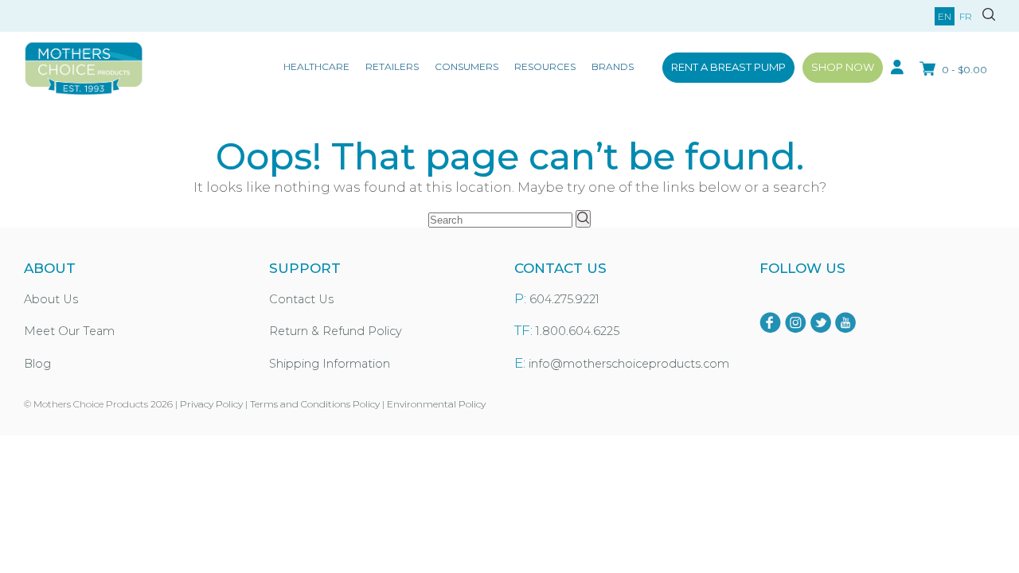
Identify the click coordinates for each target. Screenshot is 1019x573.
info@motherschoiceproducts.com (629, 364)
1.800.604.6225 (577, 331)
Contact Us (301, 299)
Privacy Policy (211, 404)
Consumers (466, 66)
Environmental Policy (436, 404)
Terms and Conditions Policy (315, 404)
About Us (51, 299)
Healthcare (316, 66)
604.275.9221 (564, 299)
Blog (37, 364)
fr (965, 16)
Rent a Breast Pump (728, 66)
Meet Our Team (69, 331)
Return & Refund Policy (335, 331)
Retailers (392, 66)
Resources (545, 66)
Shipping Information (329, 364)
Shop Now (842, 66)
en (944, 16)
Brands (612, 66)
